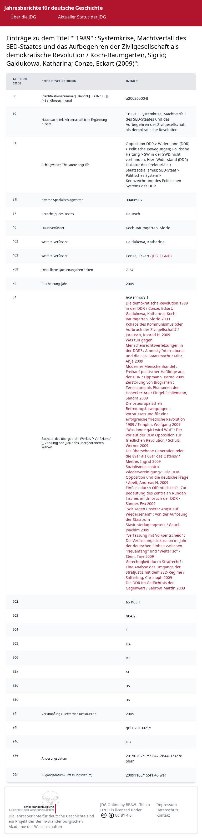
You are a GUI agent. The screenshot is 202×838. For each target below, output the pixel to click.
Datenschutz (167, 809)
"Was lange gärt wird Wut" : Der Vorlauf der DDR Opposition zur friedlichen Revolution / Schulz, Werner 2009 (154, 437)
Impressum (166, 804)
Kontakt (163, 815)
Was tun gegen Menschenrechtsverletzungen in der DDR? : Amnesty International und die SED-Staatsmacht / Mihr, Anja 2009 (155, 350)
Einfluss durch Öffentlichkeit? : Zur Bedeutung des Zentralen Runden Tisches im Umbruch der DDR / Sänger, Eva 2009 (156, 495)
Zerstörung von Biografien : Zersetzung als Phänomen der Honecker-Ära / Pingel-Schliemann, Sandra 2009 (156, 390)
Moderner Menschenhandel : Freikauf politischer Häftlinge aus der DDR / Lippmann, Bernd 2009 (155, 371)
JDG (155, 255)
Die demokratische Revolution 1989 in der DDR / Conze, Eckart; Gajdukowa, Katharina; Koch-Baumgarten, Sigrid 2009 (157, 311)
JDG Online (109, 804)
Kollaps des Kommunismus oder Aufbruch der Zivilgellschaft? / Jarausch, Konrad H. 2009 (154, 329)
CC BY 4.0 (123, 815)
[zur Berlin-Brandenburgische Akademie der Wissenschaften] (54, 802)
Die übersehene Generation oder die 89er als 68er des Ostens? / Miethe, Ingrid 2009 (155, 456)
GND (166, 255)
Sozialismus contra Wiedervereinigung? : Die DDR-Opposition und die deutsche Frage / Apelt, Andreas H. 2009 (157, 474)
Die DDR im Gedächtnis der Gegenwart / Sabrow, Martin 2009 (155, 585)
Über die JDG (23, 17)
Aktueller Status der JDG (82, 17)
